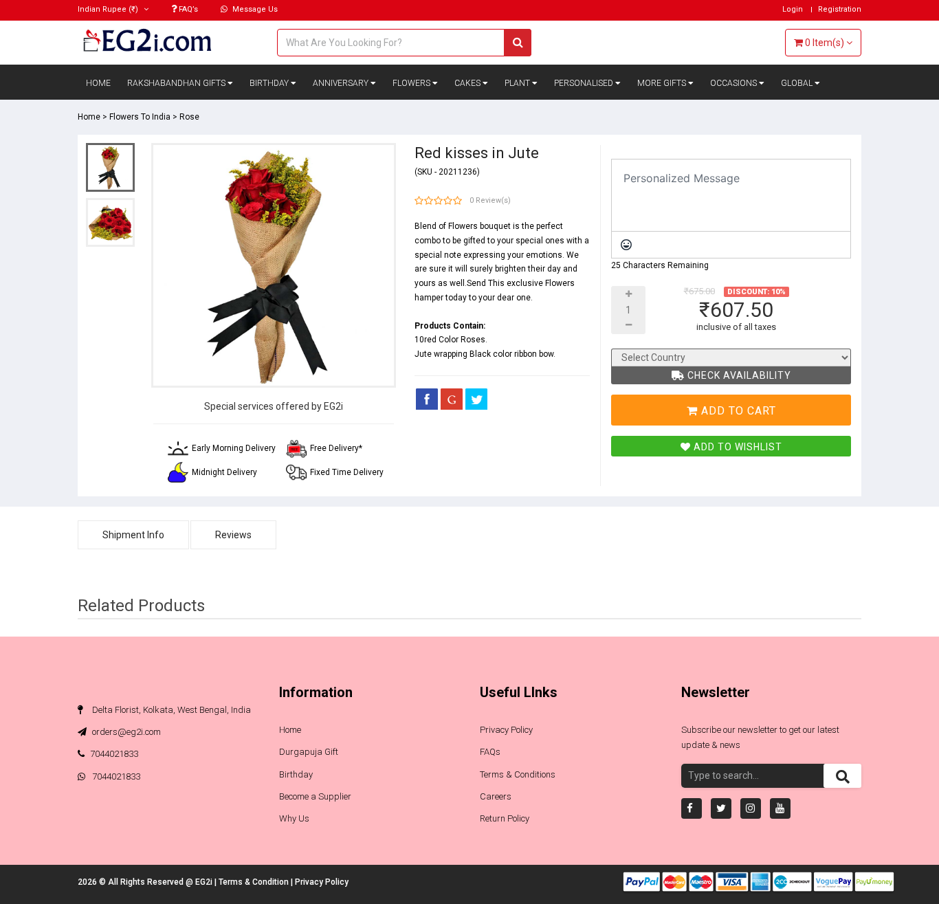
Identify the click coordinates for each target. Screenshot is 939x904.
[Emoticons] (626, 244)
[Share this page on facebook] (427, 399)
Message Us (254, 9)
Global (798, 83)
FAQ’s (187, 9)
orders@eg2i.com (125, 732)
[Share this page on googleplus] (452, 399)
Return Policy (504, 818)
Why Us (294, 818)
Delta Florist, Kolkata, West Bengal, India (170, 710)
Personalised (584, 83)
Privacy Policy (506, 730)
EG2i (204, 882)
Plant (518, 83)
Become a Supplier (315, 796)
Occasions (734, 83)
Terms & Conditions (517, 774)
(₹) (109, 9)
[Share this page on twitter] (476, 399)
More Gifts (662, 83)
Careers (495, 796)
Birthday (270, 83)
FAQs (490, 752)
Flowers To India (139, 117)
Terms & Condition (255, 882)
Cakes (468, 83)
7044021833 (114, 754)
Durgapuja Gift (308, 752)
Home (98, 83)
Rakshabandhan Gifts (177, 83)
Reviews (233, 534)
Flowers (412, 83)
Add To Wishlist (736, 446)
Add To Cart (737, 410)
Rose (189, 117)
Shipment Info (133, 534)
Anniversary (342, 83)
